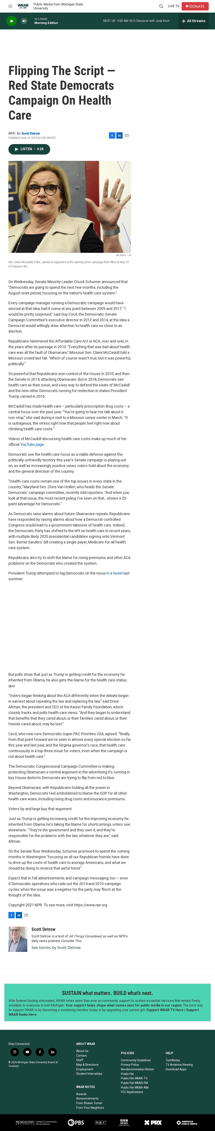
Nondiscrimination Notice (137, 1069)
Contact (81, 1055)
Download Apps (176, 1069)
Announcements (87, 1098)
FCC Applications (132, 1092)
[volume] (24, 21)
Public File (127, 1074)
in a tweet (114, 573)
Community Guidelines (136, 1060)
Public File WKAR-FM (134, 1083)
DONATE (197, 6)
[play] (11, 21)
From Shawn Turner (89, 1103)
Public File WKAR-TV (134, 1078)
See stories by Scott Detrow (56, 947)
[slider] (30, 21)
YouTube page (32, 444)
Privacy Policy (130, 1064)
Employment (84, 1069)
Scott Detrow (31, 133)
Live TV (174, 6)
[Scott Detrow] (17, 939)
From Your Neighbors (90, 1107)
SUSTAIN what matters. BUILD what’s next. (107, 993)
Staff (79, 1060)
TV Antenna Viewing (179, 1064)
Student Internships (89, 1073)
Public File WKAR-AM (134, 1087)
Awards (81, 1094)
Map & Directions (87, 1064)
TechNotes (173, 1060)
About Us (82, 1051)
